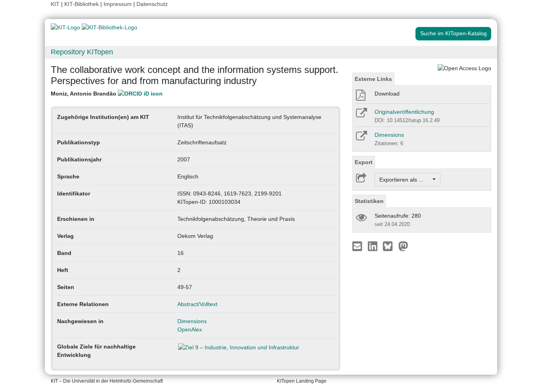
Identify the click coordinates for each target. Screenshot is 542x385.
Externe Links (373, 79)
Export (364, 162)
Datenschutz (152, 4)
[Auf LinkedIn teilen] (373, 246)
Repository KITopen (82, 52)
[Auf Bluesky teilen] (390, 246)
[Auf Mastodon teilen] (403, 246)
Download (387, 93)
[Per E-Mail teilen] (358, 246)
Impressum (118, 4)
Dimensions (192, 321)
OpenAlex (189, 329)
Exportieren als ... (405, 179)
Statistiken (369, 201)
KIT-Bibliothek (82, 4)
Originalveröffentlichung (404, 112)
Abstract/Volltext (197, 304)
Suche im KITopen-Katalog (453, 33)
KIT (55, 4)
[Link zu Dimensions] (361, 138)
